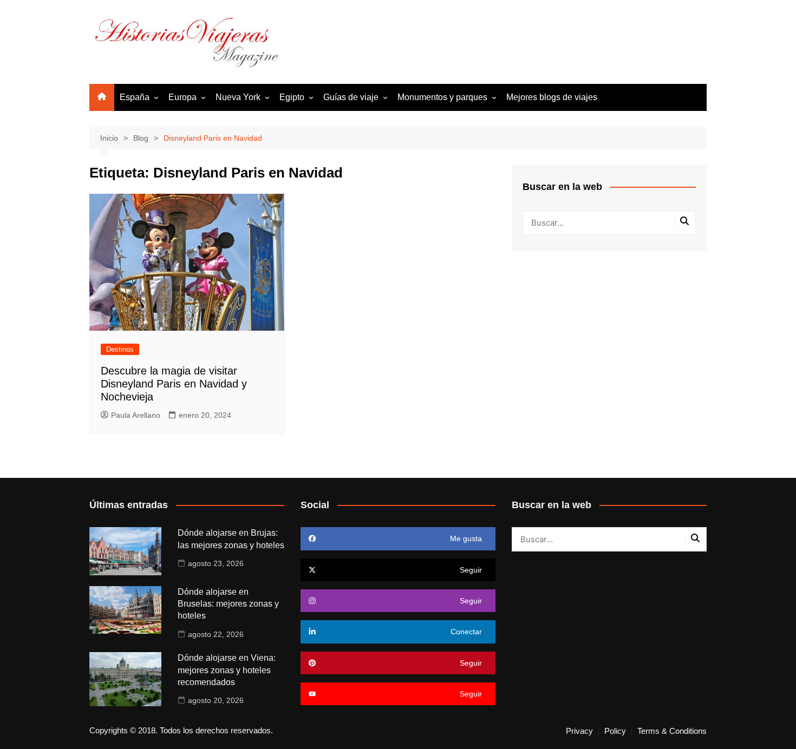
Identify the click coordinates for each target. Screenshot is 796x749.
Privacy (579, 731)
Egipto (291, 97)
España (134, 97)
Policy (615, 731)
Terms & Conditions (672, 731)
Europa (182, 97)
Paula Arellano (135, 415)
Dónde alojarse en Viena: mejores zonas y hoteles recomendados (227, 670)
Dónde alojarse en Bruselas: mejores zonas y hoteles (228, 604)
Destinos (120, 349)
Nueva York (238, 97)
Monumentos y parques (442, 97)
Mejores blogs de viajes (551, 97)
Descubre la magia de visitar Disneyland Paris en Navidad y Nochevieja (174, 384)
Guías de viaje (351, 97)
